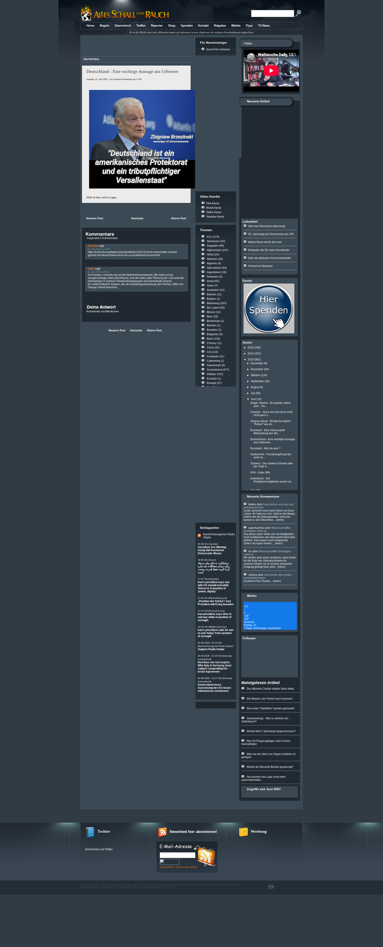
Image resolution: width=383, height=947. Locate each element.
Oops (91, 268)
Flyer (249, 25)
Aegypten (212, 245)
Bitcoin (211, 312)
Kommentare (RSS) (186, 867)
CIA (209, 352)
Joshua (252, 574)
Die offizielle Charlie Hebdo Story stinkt (270, 688)
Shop (171, 25)
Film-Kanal (212, 203)
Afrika (210, 254)
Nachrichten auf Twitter (99, 849)
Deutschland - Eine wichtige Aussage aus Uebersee (132, 71)
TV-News (264, 25)
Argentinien (214, 272)
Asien (210, 285)
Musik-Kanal (213, 207)
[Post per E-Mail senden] (82, 209)
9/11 (209, 236)
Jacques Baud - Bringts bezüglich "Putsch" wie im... (270, 423)
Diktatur (211, 374)
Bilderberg (213, 303)
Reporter (157, 25)
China (210, 347)
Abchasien (213, 241)
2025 (251, 347)
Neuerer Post (94, 218)
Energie (211, 383)
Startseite (137, 218)
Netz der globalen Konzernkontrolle (269, 258)
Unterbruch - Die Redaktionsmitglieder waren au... (271, 480)
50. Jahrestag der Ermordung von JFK (271, 234)
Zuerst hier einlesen (218, 49)
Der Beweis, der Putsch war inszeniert (269, 698)
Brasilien (212, 329)
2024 (251, 353)
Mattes (252, 504)
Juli (253, 393)
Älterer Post (178, 218)
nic (250, 551)
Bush (210, 338)
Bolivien (212, 325)
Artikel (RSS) (167, 867)
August (255, 387)
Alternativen (214, 267)
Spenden (187, 25)
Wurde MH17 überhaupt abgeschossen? (271, 731)
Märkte (235, 25)
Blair (209, 316)
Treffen (141, 25)
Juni (253, 399)
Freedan (93, 245)
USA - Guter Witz (260, 472)
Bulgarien (213, 334)
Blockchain (213, 321)
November (257, 369)
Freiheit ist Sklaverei (260, 266)
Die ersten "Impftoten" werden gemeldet (270, 708)
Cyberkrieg (213, 360)
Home (90, 25)
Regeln (104, 25)
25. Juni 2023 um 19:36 (98, 249)
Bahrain (211, 294)
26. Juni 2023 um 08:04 (98, 272)
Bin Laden (213, 307)
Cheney (211, 343)
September (257, 381)
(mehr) (279, 519)
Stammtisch (123, 25)
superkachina (256, 527)
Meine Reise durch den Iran (265, 242)
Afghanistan (214, 250)
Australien (213, 290)
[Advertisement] (135, 46)
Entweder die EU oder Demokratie (268, 250)
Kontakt (203, 25)
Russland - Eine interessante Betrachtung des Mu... (267, 432)
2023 (251, 359)
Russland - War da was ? (265, 448)
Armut (210, 281)
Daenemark (214, 365)
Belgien (211, 298)
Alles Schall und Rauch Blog (116, 884)
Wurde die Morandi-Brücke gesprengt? (270, 766)
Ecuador (212, 378)
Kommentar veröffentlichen (102, 311)
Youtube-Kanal (215, 216)
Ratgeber (220, 25)
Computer (213, 356)
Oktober (255, 375)
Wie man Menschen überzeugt (266, 226)
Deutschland (214, 369)
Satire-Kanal (213, 212)
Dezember (257, 363)
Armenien (213, 276)
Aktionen (212, 259)
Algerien (212, 263)
